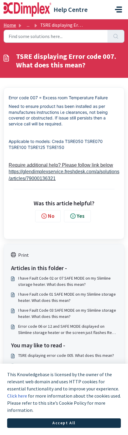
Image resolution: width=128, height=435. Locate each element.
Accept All (64, 422)
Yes (81, 215)
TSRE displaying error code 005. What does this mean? (66, 355)
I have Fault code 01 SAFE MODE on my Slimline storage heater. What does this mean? (67, 297)
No (51, 215)
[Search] (115, 36)
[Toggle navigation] (118, 9)
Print (23, 255)
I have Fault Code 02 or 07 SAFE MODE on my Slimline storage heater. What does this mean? (64, 281)
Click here (17, 396)
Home (10, 25)
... (28, 25)
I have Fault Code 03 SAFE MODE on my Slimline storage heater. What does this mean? (67, 313)
